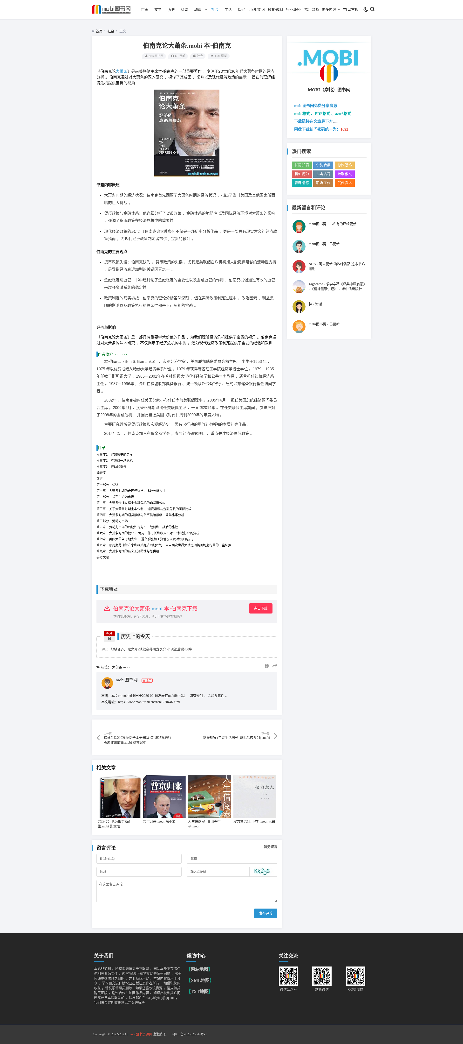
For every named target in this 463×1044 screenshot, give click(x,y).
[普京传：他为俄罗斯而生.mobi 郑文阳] (119, 796)
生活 (228, 10)
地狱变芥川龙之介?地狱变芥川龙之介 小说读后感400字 (147, 649)
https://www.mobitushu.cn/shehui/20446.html (149, 702)
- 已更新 (324, 244)
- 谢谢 (315, 304)
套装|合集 (323, 165)
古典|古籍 (323, 174)
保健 (241, 10)
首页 (144, 10)
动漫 (197, 10)
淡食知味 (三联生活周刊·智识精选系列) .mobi (236, 738)
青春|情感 (302, 183)
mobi (157, 609)
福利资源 (311, 10)
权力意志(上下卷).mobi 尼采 (254, 821)
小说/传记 (257, 10)
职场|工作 (323, 183)
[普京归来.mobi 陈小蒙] (164, 796)
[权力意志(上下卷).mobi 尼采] (254, 796)
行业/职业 (293, 10)
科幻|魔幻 (302, 174)
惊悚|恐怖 (345, 165)
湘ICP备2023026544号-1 (189, 1034)
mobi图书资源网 (140, 1034)
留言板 (352, 10)
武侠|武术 (345, 183)
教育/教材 (275, 10)
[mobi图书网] (112, 15)
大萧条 (121, 71)
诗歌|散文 (345, 174)
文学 (158, 10)
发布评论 (265, 913)
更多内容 (329, 10)
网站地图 (199, 969)
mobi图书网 (156, 56)
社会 (214, 10)
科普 (184, 10)
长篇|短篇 (302, 165)
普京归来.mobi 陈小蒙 (159, 821)
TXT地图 (199, 991)
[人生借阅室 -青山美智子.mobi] (209, 796)
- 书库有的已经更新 (332, 224)
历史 (171, 10)
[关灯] (366, 9)
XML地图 (200, 980)
